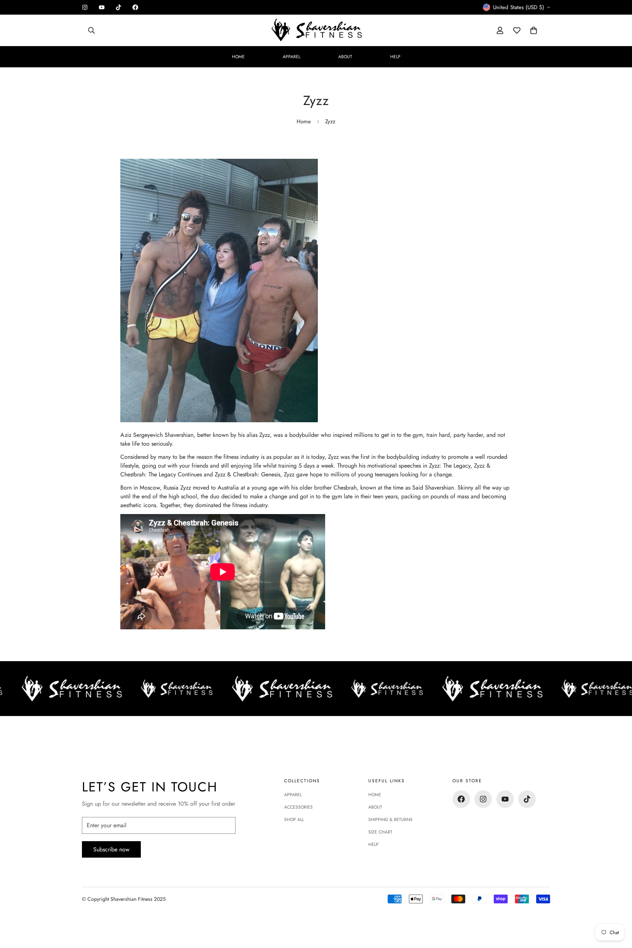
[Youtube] (102, 7)
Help (395, 56)
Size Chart (380, 832)
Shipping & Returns (390, 819)
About (345, 56)
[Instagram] (85, 7)
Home (238, 56)
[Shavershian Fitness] (316, 30)
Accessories (298, 807)
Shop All (294, 819)
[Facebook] (135, 7)
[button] (533, 30)
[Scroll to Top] (617, 908)
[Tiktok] (118, 7)
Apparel (291, 56)
